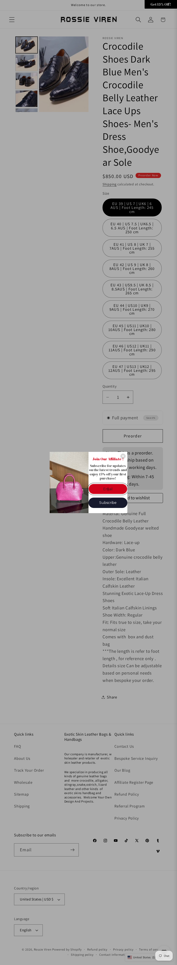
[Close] (123, 456)
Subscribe (108, 503)
